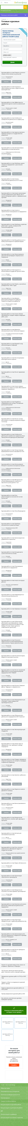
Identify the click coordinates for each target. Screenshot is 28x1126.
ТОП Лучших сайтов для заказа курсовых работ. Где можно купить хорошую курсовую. (13, 971)
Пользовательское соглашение (10, 1091)
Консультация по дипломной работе (11, 1108)
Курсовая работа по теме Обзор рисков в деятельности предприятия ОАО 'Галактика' (13, 716)
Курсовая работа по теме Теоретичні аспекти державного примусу (13, 789)
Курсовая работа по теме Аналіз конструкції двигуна (12, 581)
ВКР (2, 1111)
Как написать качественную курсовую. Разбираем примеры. (11, 998)
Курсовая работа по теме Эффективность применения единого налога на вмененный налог (13, 104)
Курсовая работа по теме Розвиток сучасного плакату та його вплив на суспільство (13, 73)
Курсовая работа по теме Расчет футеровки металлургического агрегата (12, 358)
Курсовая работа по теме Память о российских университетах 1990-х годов (13, 284)
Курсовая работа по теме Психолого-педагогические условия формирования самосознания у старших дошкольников (12, 641)
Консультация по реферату (9, 1114)
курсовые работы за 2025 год (21, 1022)
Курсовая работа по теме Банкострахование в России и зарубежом (13, 804)
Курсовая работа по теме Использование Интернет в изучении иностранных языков (12, 464)
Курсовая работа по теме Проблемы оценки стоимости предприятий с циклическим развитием (12, 165)
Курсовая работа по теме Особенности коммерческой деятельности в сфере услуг (12, 118)
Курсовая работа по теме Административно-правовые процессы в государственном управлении (13, 133)
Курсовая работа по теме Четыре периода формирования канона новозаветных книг (12, 450)
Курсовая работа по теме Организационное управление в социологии (12, 538)
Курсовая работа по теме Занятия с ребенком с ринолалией (13, 775)
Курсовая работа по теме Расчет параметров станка (13, 372)
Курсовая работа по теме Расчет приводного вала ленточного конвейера (13, 950)
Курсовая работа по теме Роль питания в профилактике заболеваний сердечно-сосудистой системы (12, 849)
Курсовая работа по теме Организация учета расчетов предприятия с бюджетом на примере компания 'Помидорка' (13, 935)
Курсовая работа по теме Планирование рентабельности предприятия (12, 566)
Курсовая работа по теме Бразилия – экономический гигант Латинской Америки (12, 330)
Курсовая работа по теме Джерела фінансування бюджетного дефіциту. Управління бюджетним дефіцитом (11, 299)
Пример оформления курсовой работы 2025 (13, 993)
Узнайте (14, 1065)
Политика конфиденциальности (10, 1094)
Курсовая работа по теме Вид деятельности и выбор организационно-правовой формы (13, 240)
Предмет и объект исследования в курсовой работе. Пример (13, 982)
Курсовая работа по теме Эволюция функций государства (13, 730)
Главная (3, 19)
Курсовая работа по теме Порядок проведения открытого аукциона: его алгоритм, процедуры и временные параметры (13, 761)
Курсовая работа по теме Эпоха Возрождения (13, 511)
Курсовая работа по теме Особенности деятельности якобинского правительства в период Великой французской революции (13, 436)
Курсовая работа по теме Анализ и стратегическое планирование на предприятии (13, 210)
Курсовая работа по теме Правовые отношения (13, 608)
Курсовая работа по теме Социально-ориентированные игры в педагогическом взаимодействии (12, 88)
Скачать (6, 81)
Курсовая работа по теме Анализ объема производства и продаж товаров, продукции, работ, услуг (13, 315)
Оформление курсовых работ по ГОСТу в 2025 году (13, 977)
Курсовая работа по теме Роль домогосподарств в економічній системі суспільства (12, 497)
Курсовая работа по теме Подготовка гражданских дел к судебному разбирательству (13, 920)
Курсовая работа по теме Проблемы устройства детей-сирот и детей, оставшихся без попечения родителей (13, 226)
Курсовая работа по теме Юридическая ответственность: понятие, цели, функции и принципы (13, 819)
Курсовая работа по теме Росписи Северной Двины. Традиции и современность (13, 686)
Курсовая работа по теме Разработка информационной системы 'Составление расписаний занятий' (12, 403)
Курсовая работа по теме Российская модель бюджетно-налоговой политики (13, 656)
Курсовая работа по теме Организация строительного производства (11, 876)
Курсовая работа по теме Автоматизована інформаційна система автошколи (12, 148)
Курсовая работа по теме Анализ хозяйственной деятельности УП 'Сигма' (12, 179)
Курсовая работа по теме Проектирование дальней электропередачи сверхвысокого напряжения (12, 255)
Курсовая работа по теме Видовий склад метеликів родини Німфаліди (12, 344)
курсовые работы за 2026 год (7, 1022)
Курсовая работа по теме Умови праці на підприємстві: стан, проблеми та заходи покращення (12, 745)
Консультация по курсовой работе (11, 1104)
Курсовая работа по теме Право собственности (13, 863)
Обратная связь (5, 1088)
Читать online (17, 81)
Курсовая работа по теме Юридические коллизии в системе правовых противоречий (13, 890)
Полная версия (5, 1098)
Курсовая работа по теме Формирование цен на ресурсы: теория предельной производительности (13, 701)
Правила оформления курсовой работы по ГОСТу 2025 (12, 988)
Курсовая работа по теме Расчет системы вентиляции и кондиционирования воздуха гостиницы (13, 420)
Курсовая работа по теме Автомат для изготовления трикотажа (11, 833)
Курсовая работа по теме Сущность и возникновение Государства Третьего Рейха (13, 270)
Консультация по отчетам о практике (12, 1117)
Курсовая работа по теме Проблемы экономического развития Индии (10, 524)
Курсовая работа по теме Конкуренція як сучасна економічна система (12, 552)
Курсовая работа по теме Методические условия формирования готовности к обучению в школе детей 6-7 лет (11, 481)
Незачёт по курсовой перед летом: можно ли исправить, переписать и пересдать (13, 965)
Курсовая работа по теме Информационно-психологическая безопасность (12, 595)
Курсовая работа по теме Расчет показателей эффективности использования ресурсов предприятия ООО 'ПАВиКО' (13, 671)
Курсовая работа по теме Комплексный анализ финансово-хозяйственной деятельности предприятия (13, 905)
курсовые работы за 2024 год (7, 1034)
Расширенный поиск (6, 10)
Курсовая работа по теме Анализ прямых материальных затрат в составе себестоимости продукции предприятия (13, 387)
